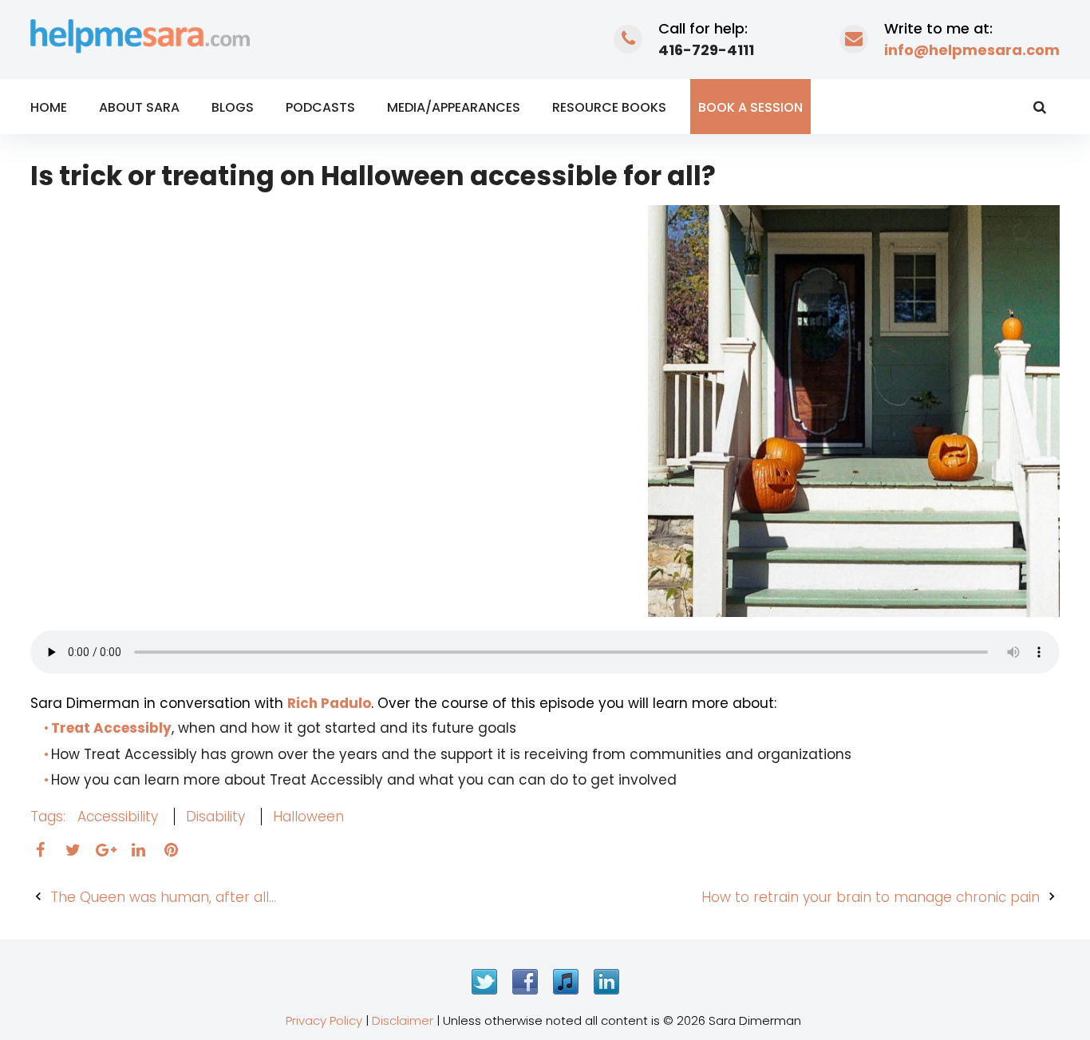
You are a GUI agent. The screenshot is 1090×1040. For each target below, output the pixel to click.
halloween (308, 816)
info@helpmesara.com (972, 50)
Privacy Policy (324, 1020)
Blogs (232, 107)
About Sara (139, 107)
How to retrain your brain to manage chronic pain (870, 897)
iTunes (566, 982)
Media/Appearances (453, 107)
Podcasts (320, 107)
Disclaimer (402, 1020)
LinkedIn (606, 982)
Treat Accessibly (111, 727)
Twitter (484, 982)
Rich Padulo (329, 703)
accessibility (117, 816)
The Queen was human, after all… (163, 897)
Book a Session (750, 107)
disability (215, 816)
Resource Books (609, 107)
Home (48, 107)
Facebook (525, 982)
